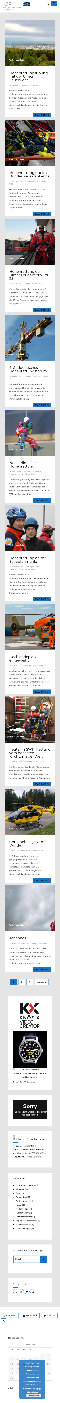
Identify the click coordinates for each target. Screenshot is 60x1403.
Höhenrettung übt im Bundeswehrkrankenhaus (31, 174)
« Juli (10, 1388)
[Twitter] (27, 1291)
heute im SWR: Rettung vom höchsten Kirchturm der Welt (30, 752)
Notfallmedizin (22, 1209)
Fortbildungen (22, 1201)
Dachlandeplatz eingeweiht (23, 658)
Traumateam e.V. (16, 474)
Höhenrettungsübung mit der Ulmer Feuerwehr (28, 76)
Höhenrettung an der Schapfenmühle (27, 560)
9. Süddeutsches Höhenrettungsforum (28, 369)
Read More (41, 115)
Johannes (17, 938)
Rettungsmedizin (32, 181)
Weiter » (41, 982)
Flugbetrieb (26, 665)
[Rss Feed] (15, 1291)
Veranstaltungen (23, 1228)
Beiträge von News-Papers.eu (28, 1139)
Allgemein (26, 85)
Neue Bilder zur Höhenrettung (22, 464)
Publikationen (22, 1213)
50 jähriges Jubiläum (25, 1185)
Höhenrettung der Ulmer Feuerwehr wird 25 (28, 275)
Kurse (18, 1205)
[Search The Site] (32, 1291)
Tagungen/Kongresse (32, 376)
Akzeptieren (34, 1395)
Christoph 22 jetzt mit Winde (28, 843)
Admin (21, 60)
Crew (18, 1193)
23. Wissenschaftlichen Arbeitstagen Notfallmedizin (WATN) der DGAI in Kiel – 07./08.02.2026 (29, 1149)
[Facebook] (21, 1291)
